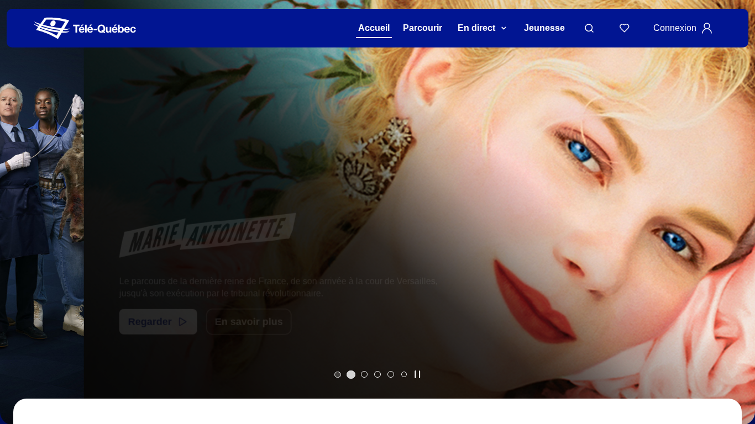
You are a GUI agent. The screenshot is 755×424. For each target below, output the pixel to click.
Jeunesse (544, 28)
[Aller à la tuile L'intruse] (390, 374)
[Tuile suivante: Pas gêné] (738, 226)
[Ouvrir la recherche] (589, 28)
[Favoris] (624, 28)
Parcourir (422, 28)
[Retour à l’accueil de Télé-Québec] (85, 28)
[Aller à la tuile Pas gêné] (364, 374)
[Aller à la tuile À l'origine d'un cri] (377, 374)
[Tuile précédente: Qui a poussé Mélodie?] (16, 226)
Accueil (374, 28)
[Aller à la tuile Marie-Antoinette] (351, 374)
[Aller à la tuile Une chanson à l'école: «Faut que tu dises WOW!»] (404, 374)
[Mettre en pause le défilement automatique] (417, 374)
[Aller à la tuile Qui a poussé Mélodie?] (337, 374)
